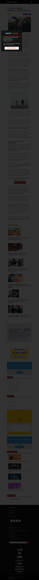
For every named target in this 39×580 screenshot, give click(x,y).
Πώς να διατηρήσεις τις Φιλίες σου (15, 480)
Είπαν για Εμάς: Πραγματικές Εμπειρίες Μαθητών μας (18, 530)
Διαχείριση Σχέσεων (13, 405)
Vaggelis (10, 15)
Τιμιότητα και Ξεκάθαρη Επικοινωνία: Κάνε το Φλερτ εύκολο (19, 471)
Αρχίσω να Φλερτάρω (13, 380)
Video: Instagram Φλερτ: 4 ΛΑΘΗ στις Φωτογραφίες (18, 461)
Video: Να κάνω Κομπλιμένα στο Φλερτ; (16, 490)
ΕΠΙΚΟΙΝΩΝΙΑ (27, 577)
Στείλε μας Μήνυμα (12, 534)
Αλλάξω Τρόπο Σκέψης (13, 389)
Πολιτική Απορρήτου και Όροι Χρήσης (13, 577)
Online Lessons (12, 399)
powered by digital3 (11, 578)
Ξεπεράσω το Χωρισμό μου (14, 382)
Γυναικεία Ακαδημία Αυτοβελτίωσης (15, 538)
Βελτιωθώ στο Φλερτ (13, 384)
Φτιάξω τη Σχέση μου (13, 386)
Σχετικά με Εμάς (12, 532)
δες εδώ (23, 179)
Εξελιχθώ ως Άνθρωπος (14, 391)
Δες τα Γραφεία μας (12, 536)
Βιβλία (10, 403)
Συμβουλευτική (12, 401)
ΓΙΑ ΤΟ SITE (22, 577)
